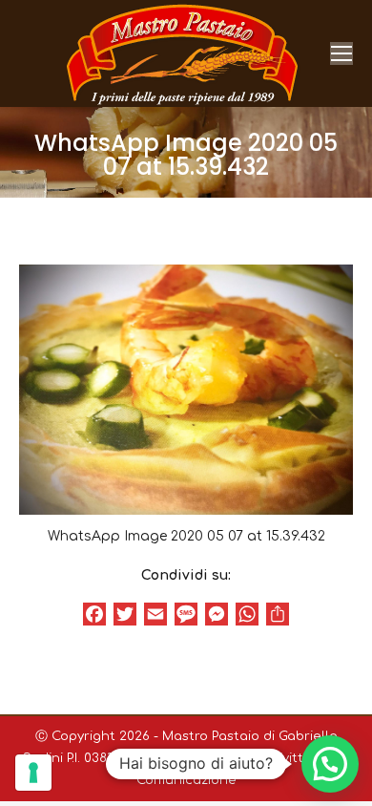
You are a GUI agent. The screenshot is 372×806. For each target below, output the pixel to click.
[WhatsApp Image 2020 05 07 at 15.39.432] (186, 390)
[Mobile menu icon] (341, 53)
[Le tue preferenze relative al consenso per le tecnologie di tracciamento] (33, 772)
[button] (330, 764)
